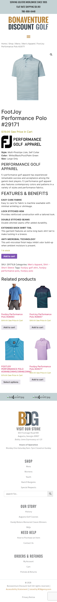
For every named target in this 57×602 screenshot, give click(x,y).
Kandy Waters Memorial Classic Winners (28, 522)
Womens (28, 471)
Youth (28, 477)
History (28, 511)
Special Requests (28, 487)
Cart (28, 566)
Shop (11, 44)
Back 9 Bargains (28, 482)
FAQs (28, 527)
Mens (17, 44)
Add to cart (9, 256)
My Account (28, 561)
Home (4, 44)
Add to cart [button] (9, 327)
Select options (10, 382)
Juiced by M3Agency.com (40, 589)
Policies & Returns (28, 571)
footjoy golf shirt (29, 267)
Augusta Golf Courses (28, 516)
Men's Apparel (28, 44)
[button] (29, 37)
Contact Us (28, 543)
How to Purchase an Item (28, 537)
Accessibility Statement (17, 589)
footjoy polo (27, 270)
